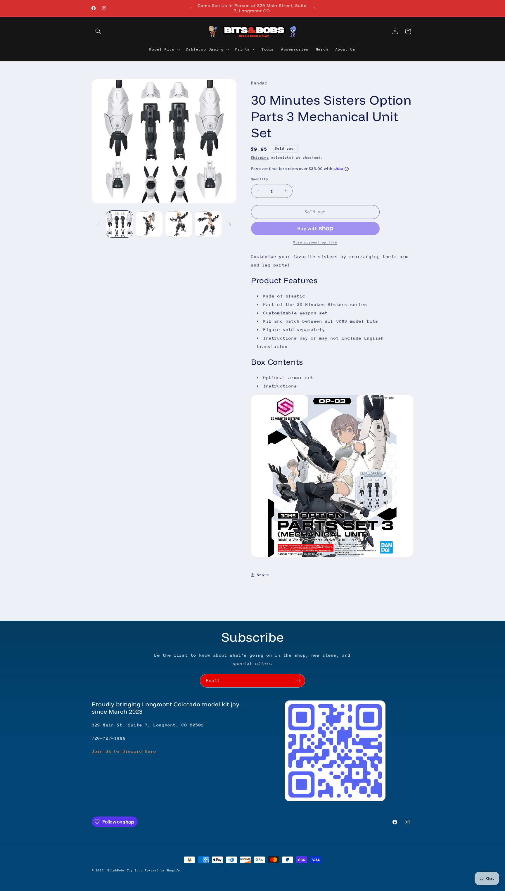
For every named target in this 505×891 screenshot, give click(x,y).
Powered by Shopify (162, 870)
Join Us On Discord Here (124, 751)
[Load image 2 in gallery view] (149, 224)
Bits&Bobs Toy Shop (125, 870)
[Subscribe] (298, 681)
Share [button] (263, 575)
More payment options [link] (315, 242)
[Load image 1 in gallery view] (119, 224)
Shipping (260, 158)
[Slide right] (230, 224)
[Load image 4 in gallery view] (208, 224)
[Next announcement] (314, 8)
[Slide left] (98, 224)
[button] (98, 31)
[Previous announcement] (190, 8)
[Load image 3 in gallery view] (178, 224)
